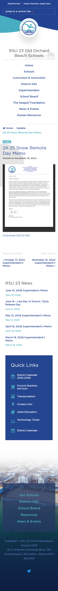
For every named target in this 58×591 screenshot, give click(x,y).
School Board (29, 96)
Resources (29, 514)
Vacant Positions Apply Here (36, 4)
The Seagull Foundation (29, 102)
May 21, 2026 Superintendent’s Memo (28, 315)
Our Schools (29, 495)
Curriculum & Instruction (29, 77)
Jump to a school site (18, 11)
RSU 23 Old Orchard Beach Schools (29, 53)
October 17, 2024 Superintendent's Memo (14, 262)
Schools (29, 71)
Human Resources (29, 115)
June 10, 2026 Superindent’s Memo (26, 290)
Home (29, 65)
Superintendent (29, 90)
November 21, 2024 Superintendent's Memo (43, 262)
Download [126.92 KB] (16, 235)
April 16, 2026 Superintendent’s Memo (28, 326)
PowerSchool (14, 4)
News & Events (29, 108)
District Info (29, 84)
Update (20, 128)
